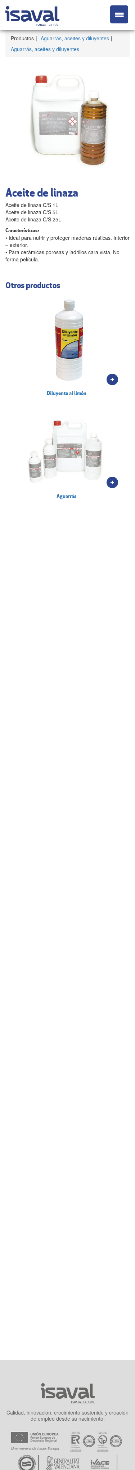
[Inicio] (32, 15)
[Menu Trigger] (119, 14)
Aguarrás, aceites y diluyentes (75, 38)
